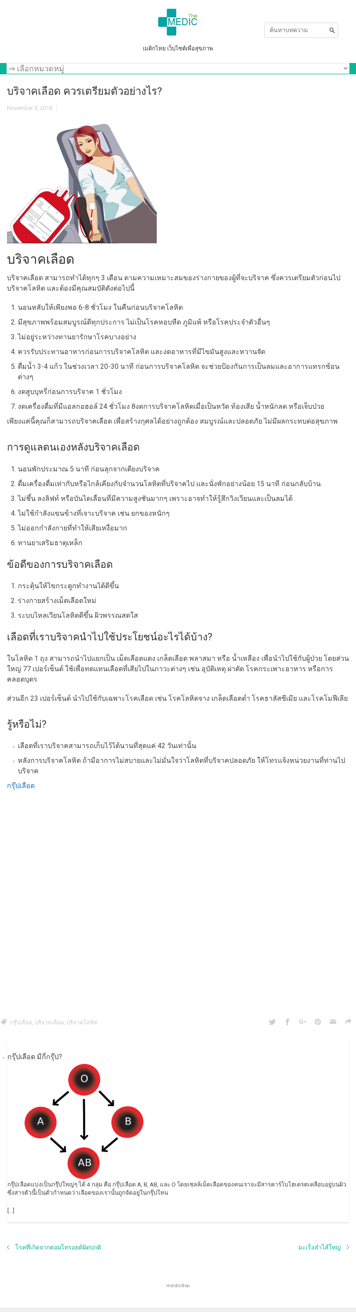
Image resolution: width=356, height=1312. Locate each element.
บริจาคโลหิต (81, 1022)
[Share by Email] (333, 1022)
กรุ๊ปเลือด (21, 786)
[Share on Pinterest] (318, 1022)
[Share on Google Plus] (303, 1022)
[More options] (348, 1022)
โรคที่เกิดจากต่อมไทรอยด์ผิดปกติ (58, 1247)
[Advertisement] (178, 902)
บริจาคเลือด (49, 1022)
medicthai (178, 1286)
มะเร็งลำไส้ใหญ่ (319, 1247)
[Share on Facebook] (287, 1022)
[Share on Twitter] (272, 1022)
